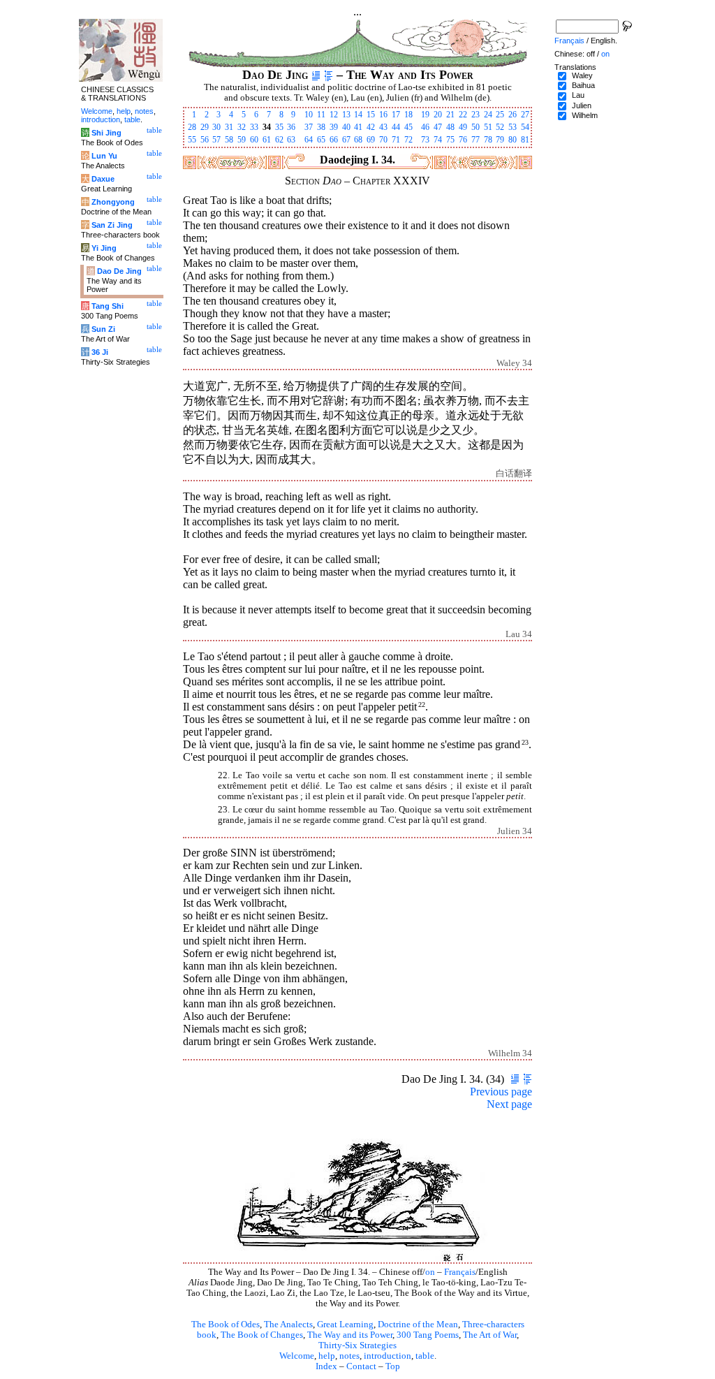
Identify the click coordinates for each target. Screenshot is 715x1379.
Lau (578, 95)
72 (408, 140)
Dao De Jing (119, 271)
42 (371, 127)
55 (192, 140)
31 (229, 127)
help (326, 1356)
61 (267, 140)
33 (254, 127)
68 (358, 140)
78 (488, 140)
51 (488, 127)
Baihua (583, 85)
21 (450, 114)
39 (334, 127)
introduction (387, 1356)
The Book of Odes (225, 1324)
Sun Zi (103, 329)
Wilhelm (585, 115)
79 (500, 140)
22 (463, 114)
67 (346, 140)
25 (500, 114)
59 (241, 140)
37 (308, 127)
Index (326, 1366)
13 (346, 114)
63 (291, 140)
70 (383, 140)
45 (408, 127)
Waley (582, 75)
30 (216, 127)
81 (525, 140)
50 (475, 127)
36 (291, 127)
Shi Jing (106, 133)
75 (450, 140)
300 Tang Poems (428, 1335)
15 (371, 114)
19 (425, 114)
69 (371, 140)
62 (279, 140)
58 (229, 140)
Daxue (103, 179)
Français (460, 1272)
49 (463, 127)
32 (241, 127)
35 (279, 127)
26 (512, 114)
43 (383, 127)
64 (308, 140)
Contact (361, 1366)
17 (396, 114)
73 (425, 140)
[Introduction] (315, 75)
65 (321, 140)
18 (408, 114)
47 (438, 127)
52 (500, 127)
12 (334, 114)
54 (525, 127)
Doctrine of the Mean (418, 1324)
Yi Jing (104, 248)
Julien (581, 105)
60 (254, 140)
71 (396, 140)
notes (349, 1356)
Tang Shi (107, 306)
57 (216, 140)
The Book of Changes (262, 1335)
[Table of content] (328, 75)
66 (334, 140)
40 (346, 127)
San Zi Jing (112, 225)
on (430, 1272)
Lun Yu (104, 156)
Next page (509, 1104)
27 (525, 114)
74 (438, 140)
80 (512, 140)
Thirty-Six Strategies (357, 1345)
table (424, 1356)
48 (450, 127)
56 (204, 140)
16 (383, 114)
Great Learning (345, 1324)
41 (358, 127)
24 (488, 114)
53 (512, 127)
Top (392, 1366)
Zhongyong (113, 202)
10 (308, 114)
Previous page (501, 1091)
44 (396, 127)
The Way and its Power (349, 1335)
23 (475, 114)
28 (192, 127)
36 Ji (99, 352)
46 (425, 127)
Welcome (296, 1356)
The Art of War (490, 1335)
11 (321, 114)
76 (463, 140)
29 (204, 127)
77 (475, 140)
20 (438, 114)
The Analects (288, 1324)
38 (321, 127)
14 (358, 114)
